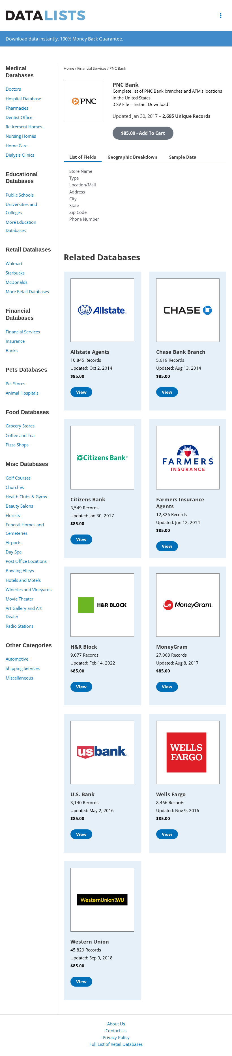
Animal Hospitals (22, 393)
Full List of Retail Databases (116, 1044)
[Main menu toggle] (220, 15)
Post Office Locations (26, 561)
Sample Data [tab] (182, 157)
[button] (143, 133)
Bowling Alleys (20, 570)
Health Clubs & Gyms (26, 496)
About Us (116, 1024)
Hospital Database (23, 98)
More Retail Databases (27, 291)
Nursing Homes (21, 136)
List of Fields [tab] (82, 157)
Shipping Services (23, 668)
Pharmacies (17, 108)
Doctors (13, 89)
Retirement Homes (24, 126)
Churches (15, 487)
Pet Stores (15, 383)
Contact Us (116, 1030)
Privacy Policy (116, 1037)
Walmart (14, 263)
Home (69, 68)
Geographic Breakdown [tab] (132, 157)
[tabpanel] (145, 198)
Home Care (16, 145)
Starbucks (15, 273)
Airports (13, 542)
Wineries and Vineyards (28, 589)
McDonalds (16, 282)
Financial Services (23, 332)
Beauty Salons (19, 506)
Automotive (17, 659)
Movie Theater (19, 599)
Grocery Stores (20, 426)
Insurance (15, 341)
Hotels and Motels (23, 580)
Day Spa (14, 552)
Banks (12, 350)
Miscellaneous (19, 678)
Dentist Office (19, 117)
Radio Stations (19, 626)
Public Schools (20, 195)
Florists (13, 515)
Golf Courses (18, 478)
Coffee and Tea (20, 435)
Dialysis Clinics (20, 155)
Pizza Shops (17, 445)
